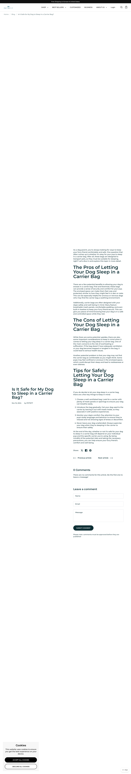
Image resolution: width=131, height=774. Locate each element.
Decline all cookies (20, 766)
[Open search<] (121, 7)
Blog (13, 14)
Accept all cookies (21, 760)
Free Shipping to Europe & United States (65, 1)
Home (6, 14)
